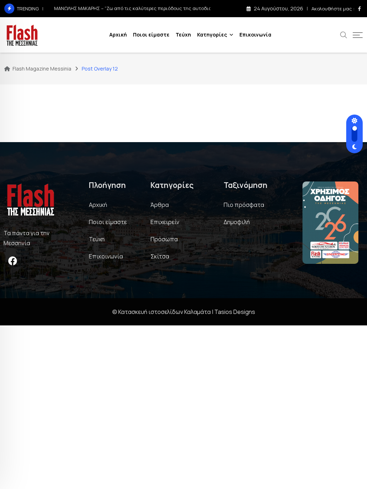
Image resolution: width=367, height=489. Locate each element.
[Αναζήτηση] (343, 34)
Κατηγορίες (212, 34)
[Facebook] (13, 261)
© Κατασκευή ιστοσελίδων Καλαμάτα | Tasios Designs (183, 312)
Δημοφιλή (237, 222)
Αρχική (118, 34)
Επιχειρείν (165, 222)
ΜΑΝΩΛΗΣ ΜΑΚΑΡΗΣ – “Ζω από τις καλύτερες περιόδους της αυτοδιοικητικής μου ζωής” (155, 8)
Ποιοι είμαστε (151, 34)
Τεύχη (183, 34)
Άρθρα (160, 205)
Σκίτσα (160, 256)
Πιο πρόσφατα (244, 205)
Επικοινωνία (255, 34)
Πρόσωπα (164, 239)
